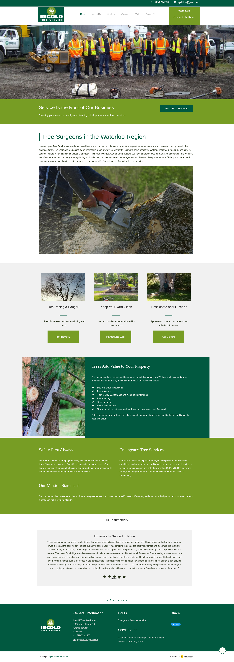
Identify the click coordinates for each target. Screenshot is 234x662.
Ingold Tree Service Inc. (58, 657)
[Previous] (15, 567)
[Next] (219, 567)
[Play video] (116, 209)
